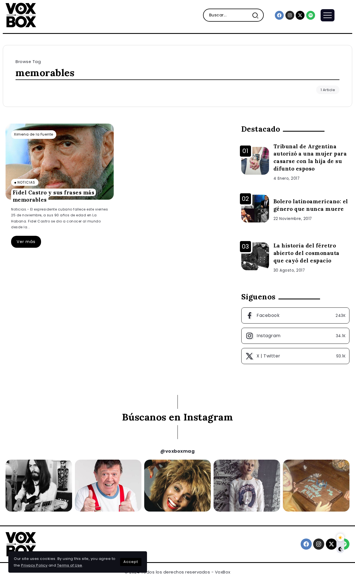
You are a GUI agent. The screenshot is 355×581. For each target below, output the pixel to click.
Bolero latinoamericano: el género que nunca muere (310, 205)
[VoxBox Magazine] (21, 15)
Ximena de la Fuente (34, 134)
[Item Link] (60, 162)
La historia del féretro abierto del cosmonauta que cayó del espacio (306, 253)
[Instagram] (289, 15)
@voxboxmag (177, 451)
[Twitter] (295, 356)
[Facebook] (279, 15)
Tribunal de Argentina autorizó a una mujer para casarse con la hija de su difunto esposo (310, 157)
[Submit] (257, 15)
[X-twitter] (300, 15)
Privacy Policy (34, 565)
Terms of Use (69, 565)
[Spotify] (310, 15)
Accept (130, 561)
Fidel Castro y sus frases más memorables (54, 196)
